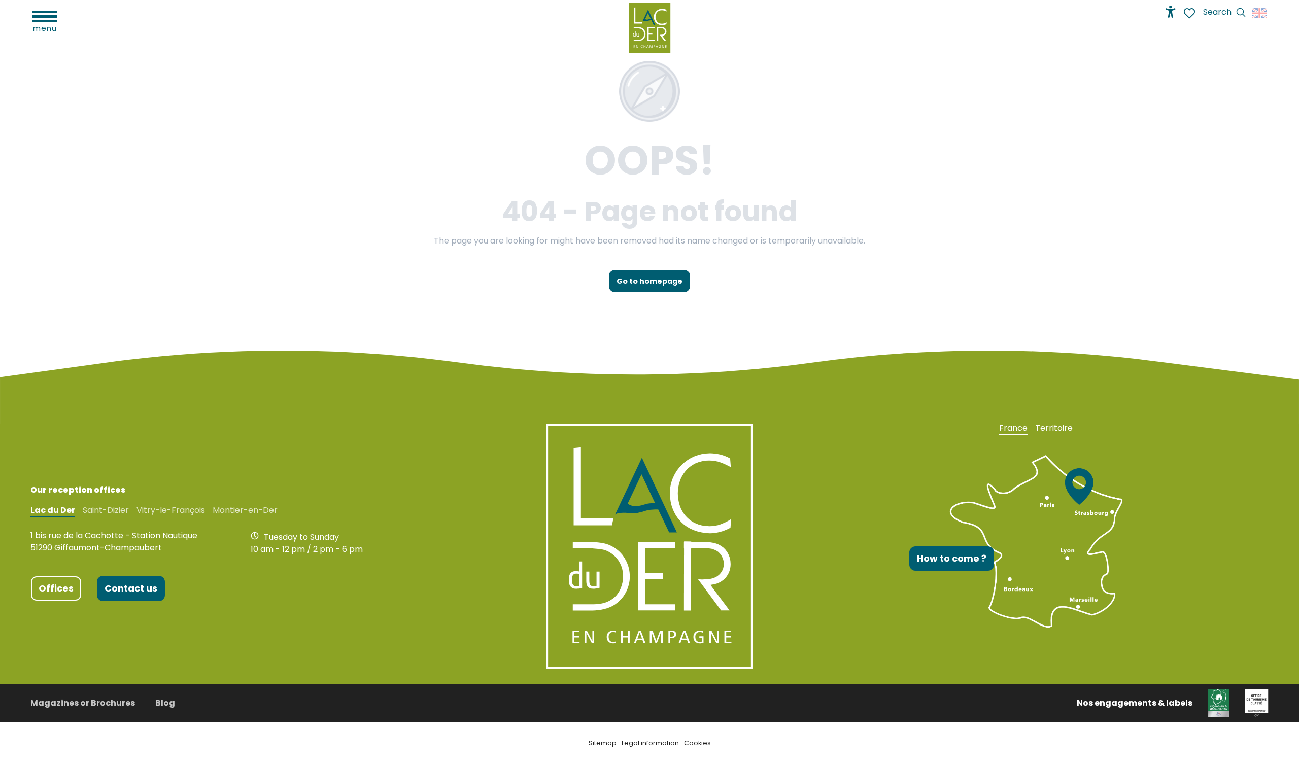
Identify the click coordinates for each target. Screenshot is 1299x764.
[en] (1260, 13)
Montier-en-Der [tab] (245, 510)
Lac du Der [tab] (52, 510)
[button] (1225, 13)
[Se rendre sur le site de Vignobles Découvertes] (1218, 702)
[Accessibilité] (1170, 11)
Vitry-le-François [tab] (170, 510)
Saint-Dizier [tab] (106, 510)
